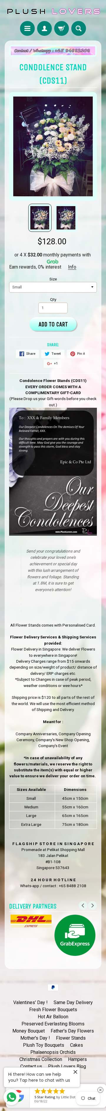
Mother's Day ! (35, 1038)
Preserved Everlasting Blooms (53, 1024)
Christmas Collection (40, 1059)
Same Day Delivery (73, 1002)
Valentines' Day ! (30, 1002)
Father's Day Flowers (72, 1031)
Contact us (31, 1066)
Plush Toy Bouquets (43, 1045)
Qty (53, 299)
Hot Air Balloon (53, 1017)
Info (72, 267)
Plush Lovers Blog (67, 1066)
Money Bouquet (28, 1031)
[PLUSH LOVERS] (53, 11)
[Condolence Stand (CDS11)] (40, 218)
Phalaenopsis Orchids (53, 1052)
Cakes (76, 1045)
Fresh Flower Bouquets (53, 1009)
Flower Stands (71, 1038)
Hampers (77, 1059)
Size (53, 279)
